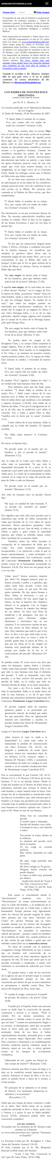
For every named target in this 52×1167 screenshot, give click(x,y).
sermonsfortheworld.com (16, 4)
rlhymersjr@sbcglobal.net (27, 82)
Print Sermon (43, 12)
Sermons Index (9, 12)
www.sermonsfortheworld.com (35, 42)
